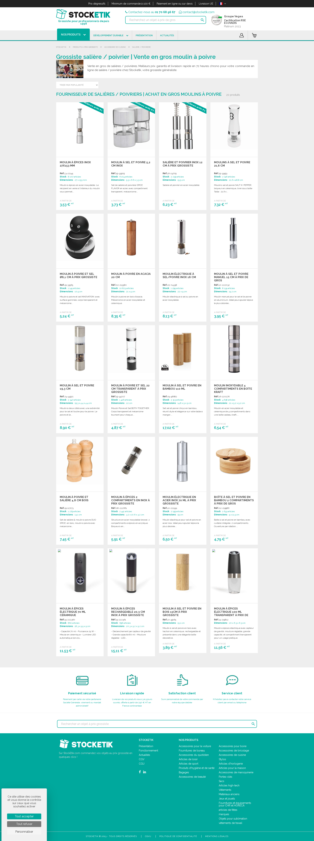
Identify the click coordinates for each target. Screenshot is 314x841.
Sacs (221, 781)
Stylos (222, 759)
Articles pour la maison (232, 768)
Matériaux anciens (229, 794)
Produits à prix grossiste (85, 47)
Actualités (144, 755)
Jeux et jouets (227, 798)
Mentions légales (216, 836)
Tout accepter (24, 816)
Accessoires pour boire (232, 746)
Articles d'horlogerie (231, 763)
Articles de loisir (188, 759)
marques (224, 814)
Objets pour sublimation (233, 818)
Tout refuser (24, 824)
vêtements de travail (230, 823)
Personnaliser (24, 831)
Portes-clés (225, 776)
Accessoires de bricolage (234, 750)
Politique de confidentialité (178, 836)
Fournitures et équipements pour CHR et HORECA (235, 804)
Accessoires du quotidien (194, 755)
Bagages (184, 772)
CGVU (148, 836)
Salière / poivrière (141, 47)
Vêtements (225, 790)
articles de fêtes (228, 810)
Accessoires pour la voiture (195, 746)
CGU (141, 763)
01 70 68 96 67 (165, 12)
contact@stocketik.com (198, 12)
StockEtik (61, 47)
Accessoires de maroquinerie (236, 772)
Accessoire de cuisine (115, 47)
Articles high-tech (229, 785)
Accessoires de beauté (192, 776)
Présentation (146, 746)
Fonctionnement (148, 750)
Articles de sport (188, 763)
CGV (141, 759)
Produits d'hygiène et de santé (196, 768)
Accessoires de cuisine (232, 755)
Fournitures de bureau (192, 750)
